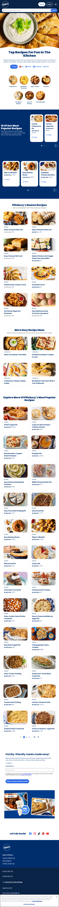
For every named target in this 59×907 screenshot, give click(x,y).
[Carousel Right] (56, 145)
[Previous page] (21, 737)
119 (34, 737)
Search (54, 10)
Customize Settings (29, 904)
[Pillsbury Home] (5, 4)
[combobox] (27, 10)
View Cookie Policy (37, 901)
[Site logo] (6, 847)
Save (15, 67)
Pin (23, 67)
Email (29, 67)
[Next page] (38, 737)
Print (47, 67)
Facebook (38, 67)
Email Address (10, 766)
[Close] (56, 897)
